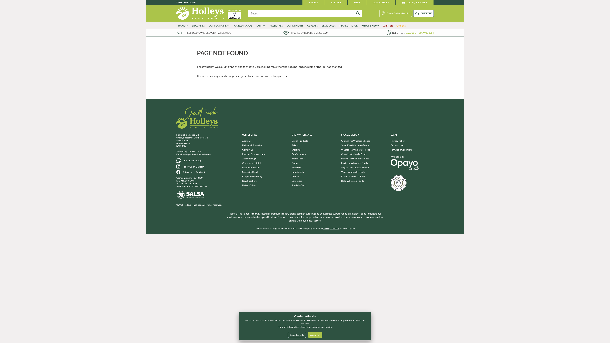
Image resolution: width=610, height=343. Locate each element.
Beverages (297, 180)
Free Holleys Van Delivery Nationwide (208, 32)
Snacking (296, 149)
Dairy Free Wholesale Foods (355, 158)
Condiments (298, 172)
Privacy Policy (398, 140)
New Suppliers (249, 180)
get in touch (248, 76)
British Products (300, 140)
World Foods (298, 158)
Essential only (297, 335)
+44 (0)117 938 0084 (190, 151)
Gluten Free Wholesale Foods (355, 140)
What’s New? (370, 25)
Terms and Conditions (401, 149)
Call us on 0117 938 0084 (420, 32)
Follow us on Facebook (194, 172)
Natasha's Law (249, 185)
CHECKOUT (426, 13)
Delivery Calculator (331, 228)
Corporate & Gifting (252, 176)
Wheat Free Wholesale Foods (355, 149)
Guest (193, 2)
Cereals (295, 176)
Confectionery (299, 154)
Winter (388, 25)
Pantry (295, 163)
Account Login (249, 158)
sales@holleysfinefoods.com (197, 154)
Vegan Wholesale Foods (353, 172)
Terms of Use (397, 145)
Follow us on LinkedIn (193, 166)
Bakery (295, 145)
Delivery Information (252, 145)
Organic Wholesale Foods (353, 154)
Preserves (296, 167)
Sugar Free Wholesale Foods (355, 145)
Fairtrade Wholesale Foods (354, 163)
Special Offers (298, 185)
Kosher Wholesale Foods (353, 176)
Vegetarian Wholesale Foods (355, 167)
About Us (246, 140)
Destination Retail (251, 167)
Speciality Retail (250, 172)
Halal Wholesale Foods (352, 180)
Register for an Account (254, 154)
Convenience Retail (251, 163)
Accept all (315, 335)
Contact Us (247, 149)
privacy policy (325, 327)
